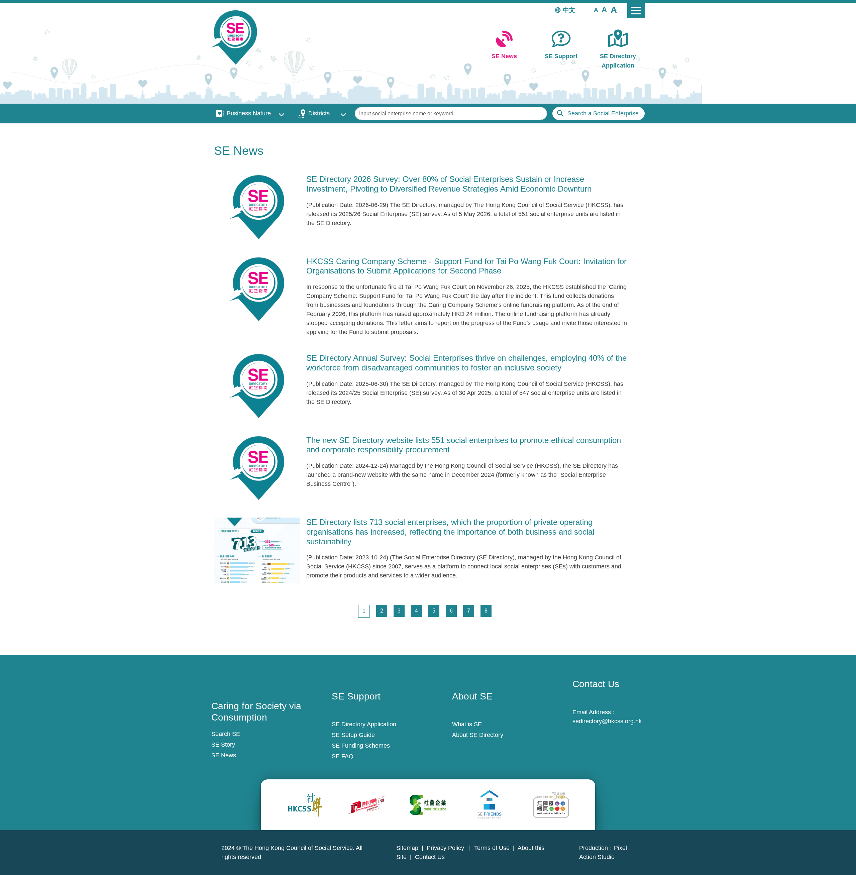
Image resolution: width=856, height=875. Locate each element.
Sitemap (407, 848)
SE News (504, 56)
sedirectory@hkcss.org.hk (607, 721)
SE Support (561, 56)
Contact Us (430, 857)
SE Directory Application (618, 61)
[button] (596, 9)
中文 (569, 10)
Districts (319, 113)
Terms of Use (492, 848)
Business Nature (249, 113)
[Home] (236, 37)
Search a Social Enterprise (603, 113)
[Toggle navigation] (636, 10)
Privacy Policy (446, 848)
